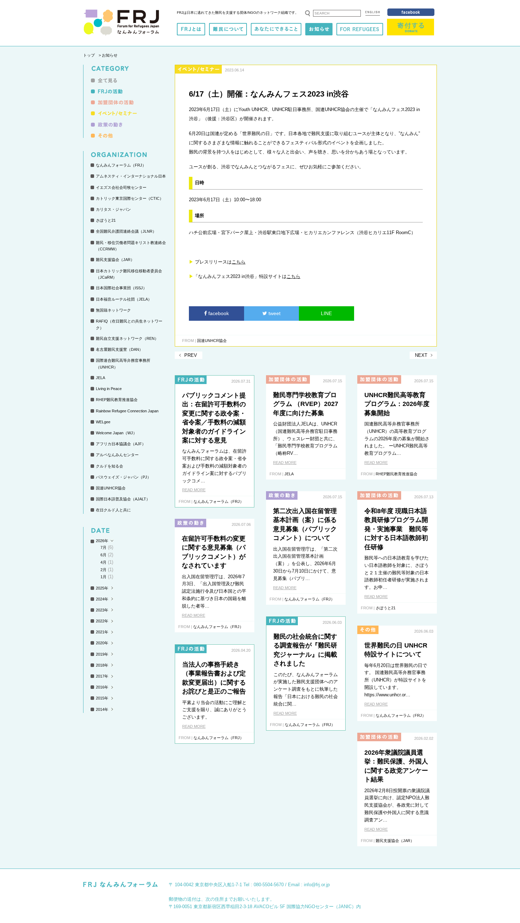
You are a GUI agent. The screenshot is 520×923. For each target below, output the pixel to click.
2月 (103, 570)
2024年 (102, 599)
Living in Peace (109, 389)
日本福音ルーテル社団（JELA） (124, 299)
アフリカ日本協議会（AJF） (121, 444)
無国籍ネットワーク (113, 310)
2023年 (102, 610)
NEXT (421, 355)
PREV (190, 355)
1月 (103, 577)
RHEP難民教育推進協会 (117, 399)
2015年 (102, 698)
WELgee (103, 422)
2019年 (102, 654)
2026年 (102, 541)
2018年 (102, 665)
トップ (89, 55)
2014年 (102, 709)
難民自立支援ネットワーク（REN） (127, 338)
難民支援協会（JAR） (115, 259)
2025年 (102, 588)
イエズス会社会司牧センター (121, 187)
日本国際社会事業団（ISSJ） (121, 288)
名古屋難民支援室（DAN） (119, 349)
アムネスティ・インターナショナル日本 (131, 176)
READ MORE (194, 490)
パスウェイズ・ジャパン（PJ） (123, 477)
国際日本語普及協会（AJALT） (123, 499)
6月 (103, 555)
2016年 (102, 687)
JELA (100, 378)
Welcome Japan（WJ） (116, 433)
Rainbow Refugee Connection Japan (127, 411)
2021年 (102, 632)
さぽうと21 (106, 220)
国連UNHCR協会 (111, 488)
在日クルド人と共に (113, 510)
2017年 (102, 676)
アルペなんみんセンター (117, 455)
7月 (103, 547)
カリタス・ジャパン (113, 209)
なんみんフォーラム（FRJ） (121, 165)
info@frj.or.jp (317, 884)
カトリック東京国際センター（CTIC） (129, 198)
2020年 (102, 643)
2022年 (102, 621)
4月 (103, 562)
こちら (238, 262)
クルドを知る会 (109, 466)
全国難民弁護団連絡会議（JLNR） (126, 231)
